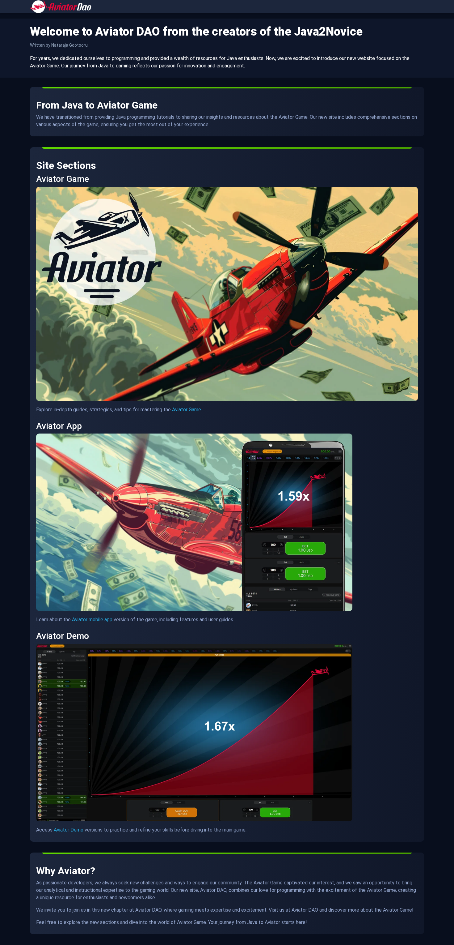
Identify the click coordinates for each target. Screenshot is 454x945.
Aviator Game (186, 410)
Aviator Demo (68, 830)
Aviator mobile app (92, 619)
